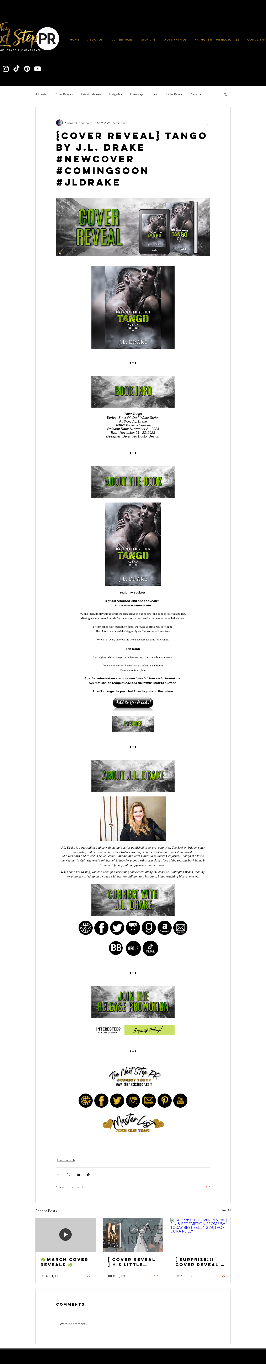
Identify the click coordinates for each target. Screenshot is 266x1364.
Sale (154, 94)
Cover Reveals (64, 94)
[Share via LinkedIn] (78, 1174)
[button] (175, 39)
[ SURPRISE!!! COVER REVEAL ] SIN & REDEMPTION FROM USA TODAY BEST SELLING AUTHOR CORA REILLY (200, 1262)
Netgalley (115, 94)
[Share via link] (89, 1174)
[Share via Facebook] (58, 1174)
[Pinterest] (27, 69)
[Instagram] (6, 69)
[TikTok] (16, 69)
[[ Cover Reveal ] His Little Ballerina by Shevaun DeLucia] (133, 1235)
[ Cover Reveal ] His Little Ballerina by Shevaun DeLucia (132, 1262)
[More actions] (207, 122)
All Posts (40, 94)
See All (226, 1210)
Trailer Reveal (173, 94)
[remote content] (133, 704)
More (194, 94)
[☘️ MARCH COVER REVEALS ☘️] (66, 1235)
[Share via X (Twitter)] (68, 1174)
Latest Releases (91, 94)
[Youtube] (38, 69)
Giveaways (136, 94)
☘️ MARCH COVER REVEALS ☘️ (65, 1262)
